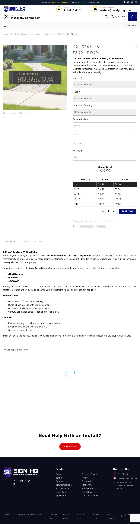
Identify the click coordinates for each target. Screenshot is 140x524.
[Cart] (132, 16)
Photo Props (88, 488)
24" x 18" (79, 394)
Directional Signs (98, 394)
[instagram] (22, 481)
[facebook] (14, 481)
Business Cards (89, 474)
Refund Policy (80, 516)
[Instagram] (128, 2)
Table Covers (88, 492)
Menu (5, 26)
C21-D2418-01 (122, 397)
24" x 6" (61, 34)
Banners (60, 478)
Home (5, 34)
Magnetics (61, 492)
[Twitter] (132, 2)
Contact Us (131, 25)
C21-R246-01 (17, 397)
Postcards (87, 481)
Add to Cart (127, 211)
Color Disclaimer (111, 516)
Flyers (85, 478)
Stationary (87, 485)
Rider (101, 226)
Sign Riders (49, 34)
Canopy (59, 481)
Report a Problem (126, 516)
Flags (58, 474)
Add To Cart (17, 408)
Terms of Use (53, 516)
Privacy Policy (66, 516)
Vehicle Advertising (91, 495)
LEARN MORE (70, 446)
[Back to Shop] (133, 46)
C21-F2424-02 (52, 397)
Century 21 (36, 34)
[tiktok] (29, 481)
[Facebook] (124, 2)
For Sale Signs (62, 394)
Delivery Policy (95, 516)
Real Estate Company (20, 34)
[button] (106, 17)
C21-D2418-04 (87, 397)
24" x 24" (44, 394)
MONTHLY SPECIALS (60, 2)
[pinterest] (14, 484)
